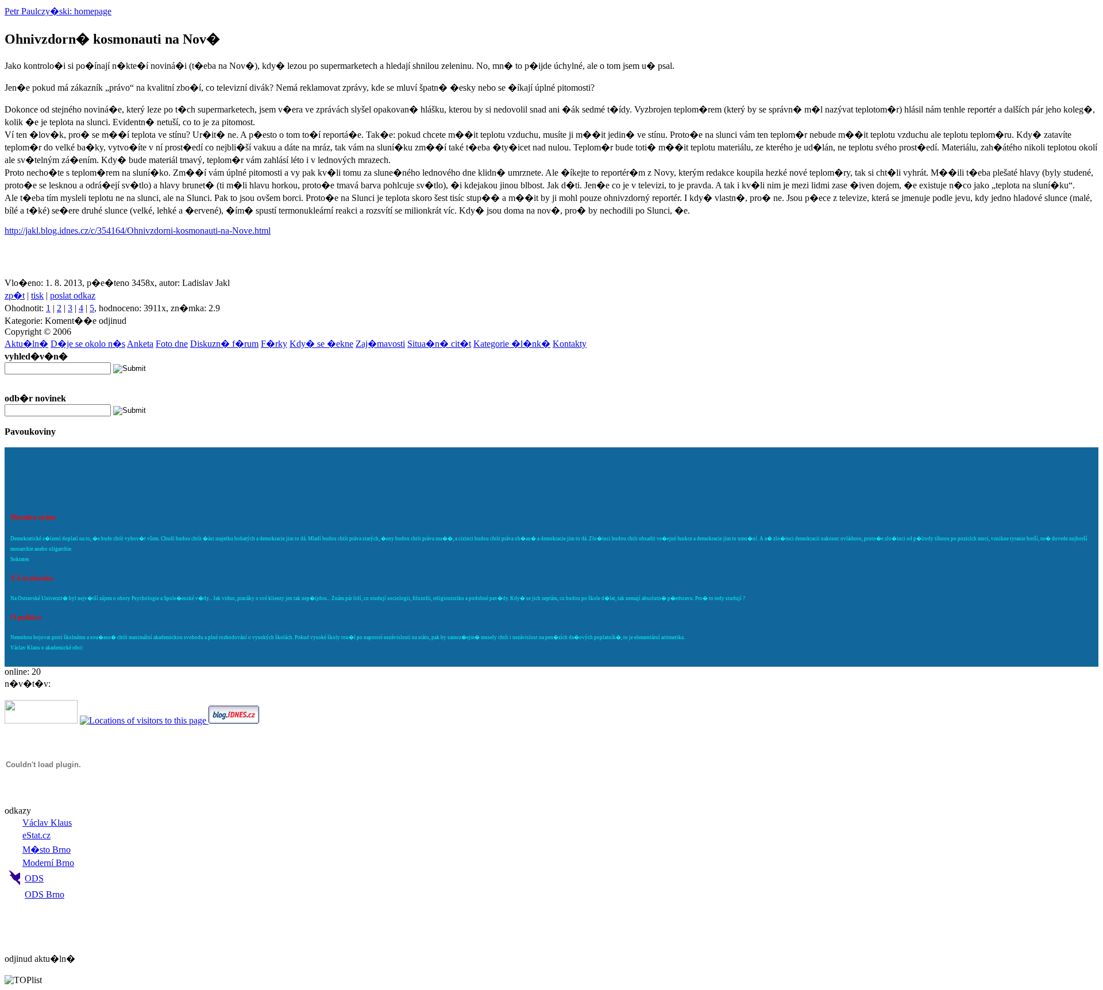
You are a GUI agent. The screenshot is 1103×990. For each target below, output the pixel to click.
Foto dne (172, 344)
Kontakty (570, 344)
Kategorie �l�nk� (511, 344)
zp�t (15, 295)
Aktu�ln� (26, 344)
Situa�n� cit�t (439, 344)
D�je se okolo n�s (88, 344)
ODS (34, 878)
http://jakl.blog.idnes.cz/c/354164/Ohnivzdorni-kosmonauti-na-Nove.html (138, 230)
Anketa (140, 344)
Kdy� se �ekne (321, 344)
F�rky (274, 344)
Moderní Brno (48, 863)
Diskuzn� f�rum (224, 344)
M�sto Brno (46, 849)
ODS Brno (44, 894)
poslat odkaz (72, 295)
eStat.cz (36, 835)
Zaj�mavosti (380, 344)
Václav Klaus (47, 822)
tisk (37, 295)
